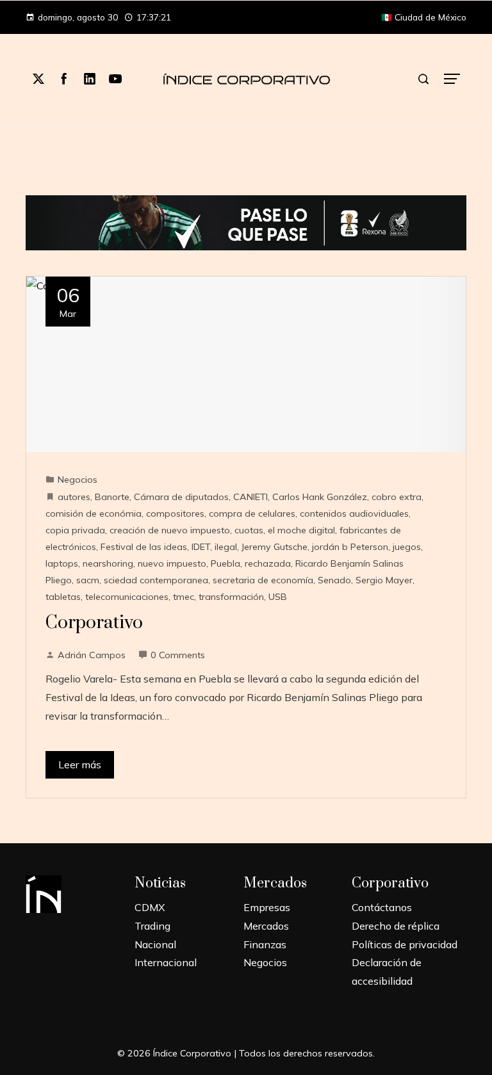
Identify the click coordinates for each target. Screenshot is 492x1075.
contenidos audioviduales (354, 513)
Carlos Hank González (319, 497)
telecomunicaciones (126, 596)
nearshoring (108, 563)
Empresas (266, 907)
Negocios (77, 479)
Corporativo (94, 622)
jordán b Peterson (350, 547)
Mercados (266, 925)
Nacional (155, 944)
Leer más (79, 764)
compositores (175, 513)
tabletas (63, 596)
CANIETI (250, 497)
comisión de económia (93, 513)
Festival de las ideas (144, 547)
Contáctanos (382, 907)
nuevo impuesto (172, 563)
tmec (183, 596)
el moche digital (301, 530)
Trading (152, 925)
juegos (407, 547)
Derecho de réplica (395, 925)
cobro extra (397, 497)
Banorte (112, 497)
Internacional (166, 962)
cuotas (248, 530)
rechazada (268, 563)
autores (74, 497)
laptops (61, 563)
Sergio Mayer (384, 580)
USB (277, 596)
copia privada (75, 530)
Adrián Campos (92, 655)
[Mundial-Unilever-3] (246, 221)
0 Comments (178, 655)
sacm (87, 580)
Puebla (225, 563)
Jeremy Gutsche (275, 547)
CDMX (150, 907)
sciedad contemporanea (156, 580)
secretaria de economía (263, 580)
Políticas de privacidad (404, 944)
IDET (201, 547)
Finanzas (264, 944)
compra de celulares (252, 513)
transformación (231, 596)
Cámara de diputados (181, 497)
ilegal (226, 547)
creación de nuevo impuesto (170, 530)
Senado (334, 580)
